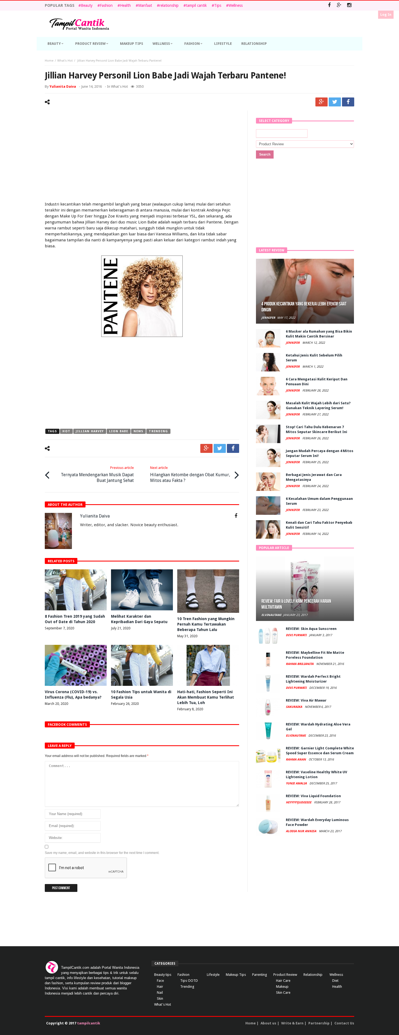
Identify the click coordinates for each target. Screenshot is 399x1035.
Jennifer (268, 317)
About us (268, 1023)
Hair (160, 986)
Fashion (106, 5)
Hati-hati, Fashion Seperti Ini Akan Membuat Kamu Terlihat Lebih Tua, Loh (205, 697)
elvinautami (271, 615)
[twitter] (335, 101)
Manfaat (145, 5)
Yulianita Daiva (62, 86)
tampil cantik (196, 5)
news (138, 431)
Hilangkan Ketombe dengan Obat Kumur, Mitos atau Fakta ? (190, 474)
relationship (169, 5)
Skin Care (283, 992)
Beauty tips (162, 975)
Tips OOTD (189, 981)
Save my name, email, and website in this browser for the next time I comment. (102, 853)
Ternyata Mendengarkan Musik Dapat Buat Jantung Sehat (97, 474)
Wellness (236, 5)
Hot (66, 431)
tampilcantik (88, 1023)
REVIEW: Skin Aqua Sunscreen (311, 629)
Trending (158, 431)
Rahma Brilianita (300, 664)
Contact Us (344, 1023)
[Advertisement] (142, 157)
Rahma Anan (296, 759)
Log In (385, 14)
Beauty (87, 5)
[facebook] (348, 101)
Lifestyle (213, 975)
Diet (335, 981)
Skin (160, 998)
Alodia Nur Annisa (301, 831)
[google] (321, 101)
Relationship (312, 975)
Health (125, 5)
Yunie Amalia (297, 783)
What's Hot (65, 60)
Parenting (259, 975)
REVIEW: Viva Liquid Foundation (313, 796)
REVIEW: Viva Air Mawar (306, 700)
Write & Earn (292, 1023)
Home (49, 60)
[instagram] (349, 6)
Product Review (285, 975)
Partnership (319, 1023)
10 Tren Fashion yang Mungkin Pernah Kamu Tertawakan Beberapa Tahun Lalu (206, 624)
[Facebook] (329, 6)
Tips (217, 5)
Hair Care (283, 981)
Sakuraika (294, 707)
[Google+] (339, 6)
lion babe (118, 431)
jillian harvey (90, 431)
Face (160, 981)
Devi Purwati (296, 635)
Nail (160, 992)
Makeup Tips (236, 975)
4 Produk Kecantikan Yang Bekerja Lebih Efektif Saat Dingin (303, 307)
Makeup (282, 986)
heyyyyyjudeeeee (299, 802)
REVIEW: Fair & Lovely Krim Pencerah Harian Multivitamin (296, 604)
